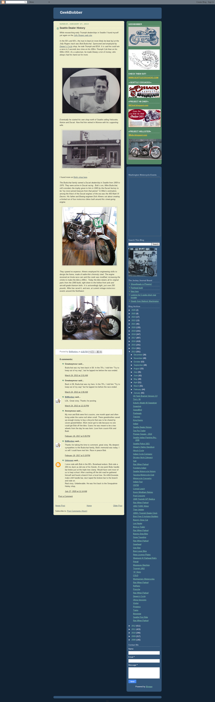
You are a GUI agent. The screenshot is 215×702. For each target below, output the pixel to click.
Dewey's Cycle (139, 596)
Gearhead (137, 544)
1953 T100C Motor (141, 506)
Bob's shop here (80, 177)
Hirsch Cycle (138, 451)
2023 (133, 317)
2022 (133, 321)
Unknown (69, 460)
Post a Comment (65, 496)
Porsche (136, 589)
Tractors (136, 417)
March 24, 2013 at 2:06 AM (76, 392)
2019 (133, 331)
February (138, 389)
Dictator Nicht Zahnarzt (143, 458)
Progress (137, 607)
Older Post (117, 506)
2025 (133, 314)
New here (135, 291)
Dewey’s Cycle (66, 46)
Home (89, 506)
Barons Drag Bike (140, 534)
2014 (133, 348)
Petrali (136, 562)
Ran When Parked (140, 464)
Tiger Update (138, 510)
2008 (133, 640)
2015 (133, 345)
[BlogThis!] (92, 351)
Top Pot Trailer (139, 431)
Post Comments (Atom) (77, 511)
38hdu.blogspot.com (137, 135)
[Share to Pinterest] (100, 351)
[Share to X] (95, 351)
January (137, 393)
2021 (133, 324)
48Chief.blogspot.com (138, 105)
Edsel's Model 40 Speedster (145, 403)
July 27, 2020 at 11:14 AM (76, 491)
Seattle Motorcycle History (144, 471)
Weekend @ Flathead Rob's (145, 558)
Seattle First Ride (140, 617)
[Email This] (89, 351)
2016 (133, 341)
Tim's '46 (137, 399)
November (138, 358)
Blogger (149, 687)
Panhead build (137, 288)
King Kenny (138, 420)
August (137, 369)
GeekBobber (71, 12)
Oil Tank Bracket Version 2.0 (145, 396)
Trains (135, 610)
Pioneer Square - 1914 (142, 434)
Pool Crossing (139, 496)
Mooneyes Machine (141, 565)
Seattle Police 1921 (141, 444)
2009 (133, 636)
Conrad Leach (139, 489)
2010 (133, 633)
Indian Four (138, 482)
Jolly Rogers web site (83, 35)
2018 (133, 334)
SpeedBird (137, 410)
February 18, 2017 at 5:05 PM (77, 436)
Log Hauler (137, 523)
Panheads (137, 413)
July (136, 372)
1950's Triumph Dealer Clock (145, 513)
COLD (135, 576)
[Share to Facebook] (98, 351)
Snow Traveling (139, 537)
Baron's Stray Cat (140, 520)
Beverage (137, 614)
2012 (133, 626)
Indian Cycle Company (142, 454)
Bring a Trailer (139, 527)
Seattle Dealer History (142, 427)
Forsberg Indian (139, 468)
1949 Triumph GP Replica (144, 499)
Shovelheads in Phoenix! (141, 284)
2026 (133, 310)
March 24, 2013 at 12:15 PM (77, 406)
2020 (133, 328)
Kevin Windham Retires (143, 492)
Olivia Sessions (139, 600)
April (136, 382)
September (138, 365)
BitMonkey (69, 397)
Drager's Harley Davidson (143, 447)
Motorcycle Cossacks (142, 478)
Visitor (136, 603)
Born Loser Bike (140, 551)
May (136, 379)
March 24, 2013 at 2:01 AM (76, 375)
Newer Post (60, 506)
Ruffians (136, 586)
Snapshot (137, 406)
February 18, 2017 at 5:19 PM (77, 456)
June (136, 376)
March (137, 386)
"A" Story (137, 572)
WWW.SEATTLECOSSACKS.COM (143, 78)
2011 (133, 629)
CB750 (136, 485)
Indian (135, 424)
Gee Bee (137, 548)
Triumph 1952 (139, 569)
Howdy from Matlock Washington (145, 301)
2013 (133, 352)
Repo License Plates (142, 555)
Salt (134, 461)
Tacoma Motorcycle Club (143, 475)
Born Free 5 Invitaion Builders (145, 516)
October (137, 362)
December (138, 355)
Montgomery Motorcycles (144, 579)
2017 (133, 338)
